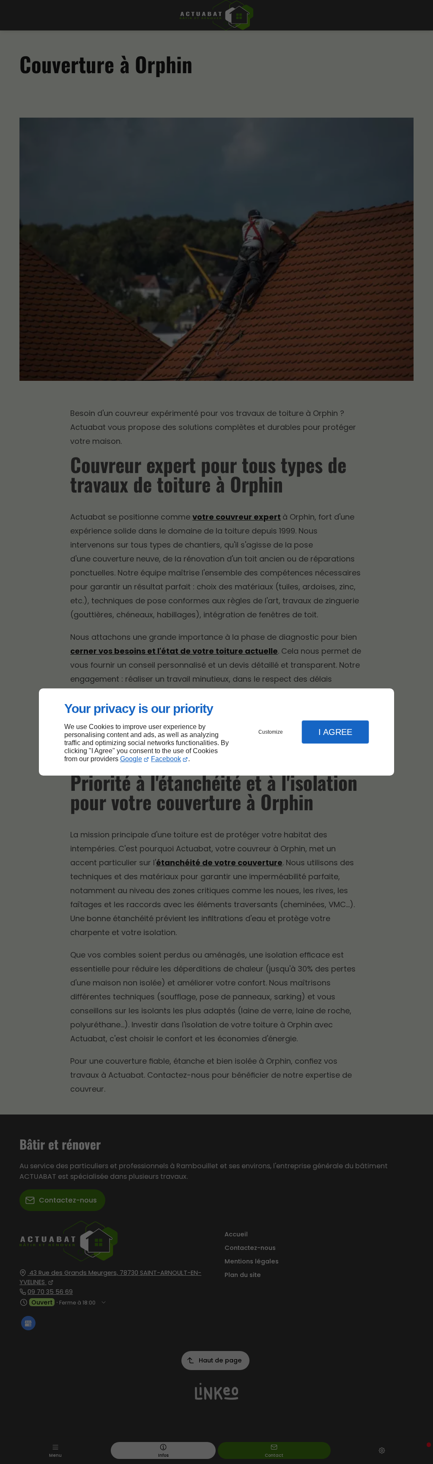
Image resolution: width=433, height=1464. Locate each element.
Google (131, 758)
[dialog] (216, 732)
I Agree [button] (335, 732)
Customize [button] (270, 732)
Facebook (166, 758)
